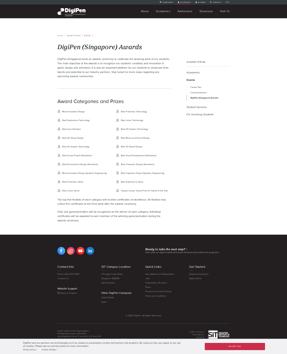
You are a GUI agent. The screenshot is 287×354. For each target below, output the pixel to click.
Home (60, 35)
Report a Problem (68, 293)
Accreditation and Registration (159, 274)
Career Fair (195, 87)
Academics (193, 72)
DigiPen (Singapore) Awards (204, 98)
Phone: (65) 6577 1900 (68, 274)
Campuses (167, 2)
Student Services (197, 107)
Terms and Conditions (155, 296)
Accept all (235, 346)
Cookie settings (49, 349)
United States (107, 297)
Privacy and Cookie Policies (158, 291)
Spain (104, 302)
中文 (228, 2)
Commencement (198, 92)
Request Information (199, 274)
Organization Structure (156, 283)
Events (87, 35)
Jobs (147, 278)
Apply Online (195, 278)
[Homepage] (71, 8)
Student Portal (73, 35)
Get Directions (108, 283)
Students (185, 2)
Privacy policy (29, 349)
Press (148, 287)
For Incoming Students (200, 114)
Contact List (63, 278)
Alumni (202, 2)
